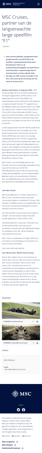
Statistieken (17, 436)
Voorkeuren (27, 436)
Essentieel (7, 436)
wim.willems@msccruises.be (15, 369)
